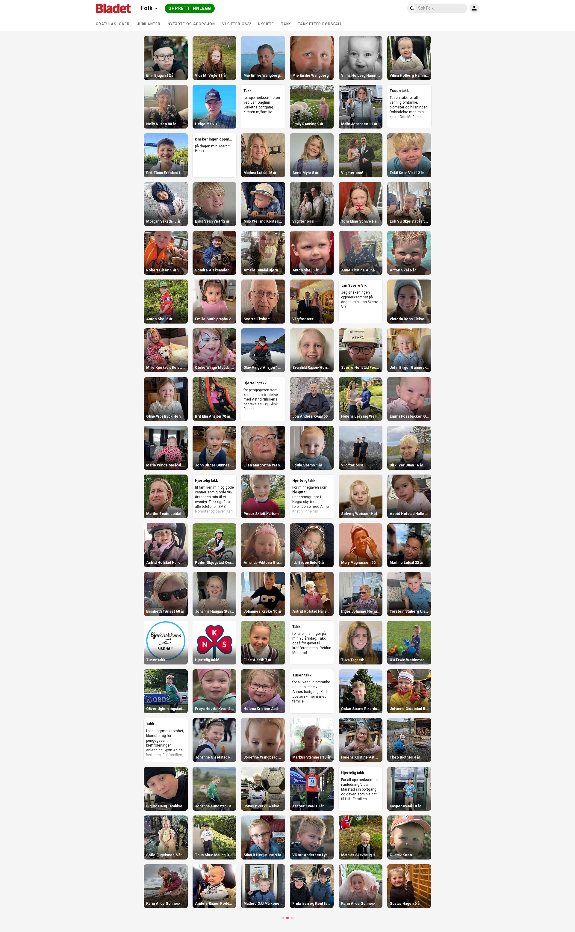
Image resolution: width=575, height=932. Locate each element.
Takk (286, 24)
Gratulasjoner (113, 24)
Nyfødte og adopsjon (191, 24)
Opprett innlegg (189, 8)
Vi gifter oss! (236, 24)
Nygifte (266, 24)
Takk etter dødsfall (320, 24)
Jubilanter (149, 24)
